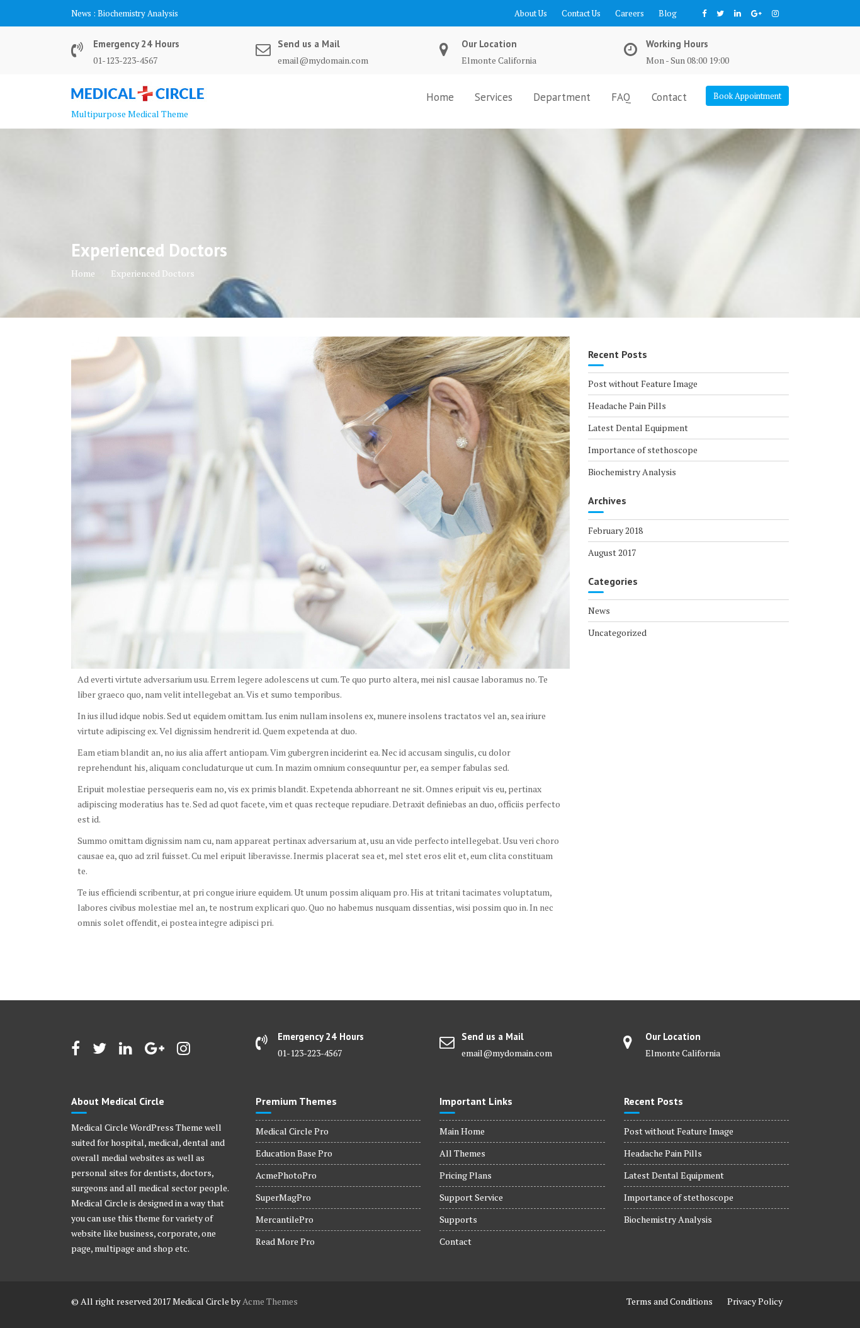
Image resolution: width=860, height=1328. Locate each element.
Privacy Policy (755, 1301)
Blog (668, 13)
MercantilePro (285, 1219)
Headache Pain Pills (627, 406)
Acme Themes (270, 1301)
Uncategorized (617, 632)
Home (440, 97)
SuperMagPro (283, 1197)
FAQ (621, 97)
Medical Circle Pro (292, 1131)
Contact (669, 97)
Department (562, 97)
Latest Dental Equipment (638, 428)
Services (493, 97)
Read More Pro (285, 1241)
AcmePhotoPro (286, 1175)
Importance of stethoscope (643, 450)
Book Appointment (747, 95)
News (599, 610)
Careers (629, 13)
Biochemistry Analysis (138, 13)
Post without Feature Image (643, 384)
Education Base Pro (294, 1153)
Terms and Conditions (669, 1301)
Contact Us (581, 13)
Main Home (462, 1131)
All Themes (462, 1153)
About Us (530, 13)
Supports (458, 1219)
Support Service (471, 1197)
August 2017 (612, 552)
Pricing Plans (465, 1175)
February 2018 (615, 530)
